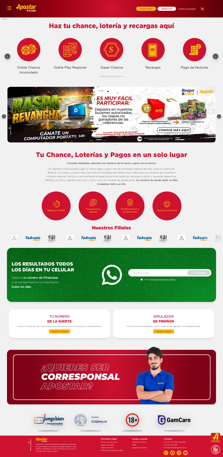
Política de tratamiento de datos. (163, 279)
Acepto (159, 279)
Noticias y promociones (109, 442)
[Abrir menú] (9, 8)
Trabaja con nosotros (139, 442)
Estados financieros (107, 447)
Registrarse (166, 9)
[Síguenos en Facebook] (172, 452)
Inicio (5, 19)
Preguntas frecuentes (139, 447)
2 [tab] (111, 144)
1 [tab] (108, 144)
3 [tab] (115, 144)
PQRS (134, 445)
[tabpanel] (111, 114)
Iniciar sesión (146, 9)
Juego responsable (107, 445)
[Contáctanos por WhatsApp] (166, 452)
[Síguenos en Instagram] (179, 452)
